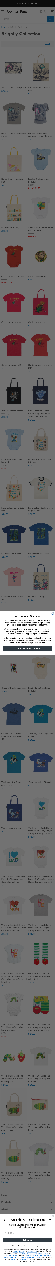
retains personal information (31, 1258)
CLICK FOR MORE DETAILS (27, 648)
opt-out (24, 1259)
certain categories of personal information (33, 1254)
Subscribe (27, 1240)
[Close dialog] (53, 613)
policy (13, 1259)
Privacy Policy (18, 1252)
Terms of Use (32, 1252)
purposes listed (11, 1256)
